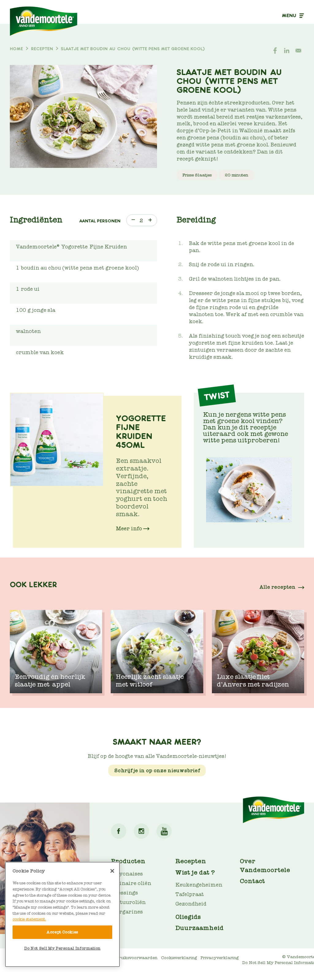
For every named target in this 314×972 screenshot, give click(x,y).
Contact (252, 881)
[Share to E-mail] (298, 50)
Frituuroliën (128, 902)
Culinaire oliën (131, 883)
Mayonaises (127, 874)
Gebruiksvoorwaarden (134, 957)
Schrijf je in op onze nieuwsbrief (157, 770)
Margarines (127, 912)
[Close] (112, 871)
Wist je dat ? (195, 872)
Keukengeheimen (198, 885)
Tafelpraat (189, 894)
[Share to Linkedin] (286, 50)
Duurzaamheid (199, 928)
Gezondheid (190, 904)
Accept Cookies (62, 932)
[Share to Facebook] (275, 50)
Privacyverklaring (220, 957)
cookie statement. (29, 919)
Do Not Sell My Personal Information (62, 948)
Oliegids (188, 917)
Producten (128, 861)
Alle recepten (277, 587)
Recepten (190, 861)
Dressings (124, 893)
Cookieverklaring (179, 957)
